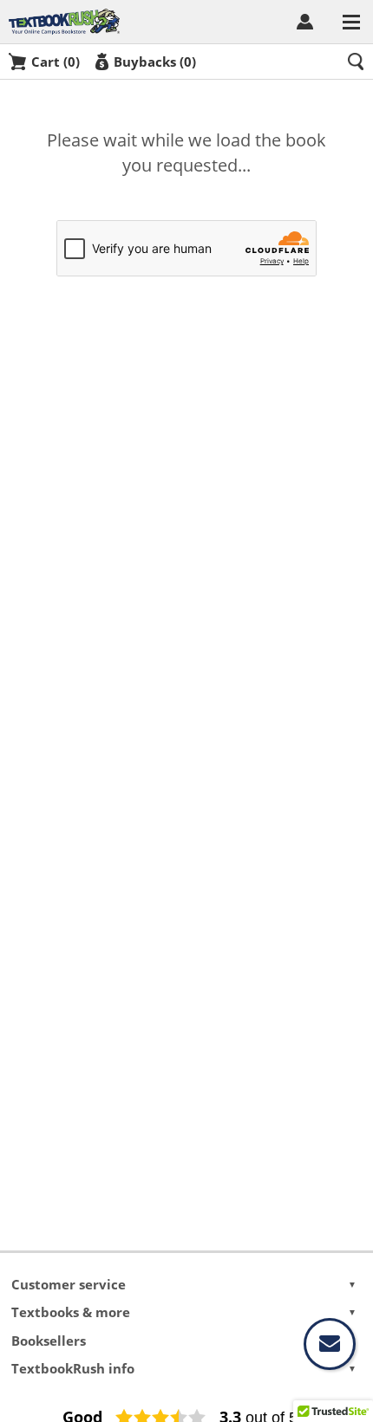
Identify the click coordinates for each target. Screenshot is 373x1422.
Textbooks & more (183, 1312)
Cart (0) (55, 61)
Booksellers (183, 1340)
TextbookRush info (183, 1368)
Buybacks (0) (155, 61)
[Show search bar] (355, 61)
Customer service (183, 1284)
